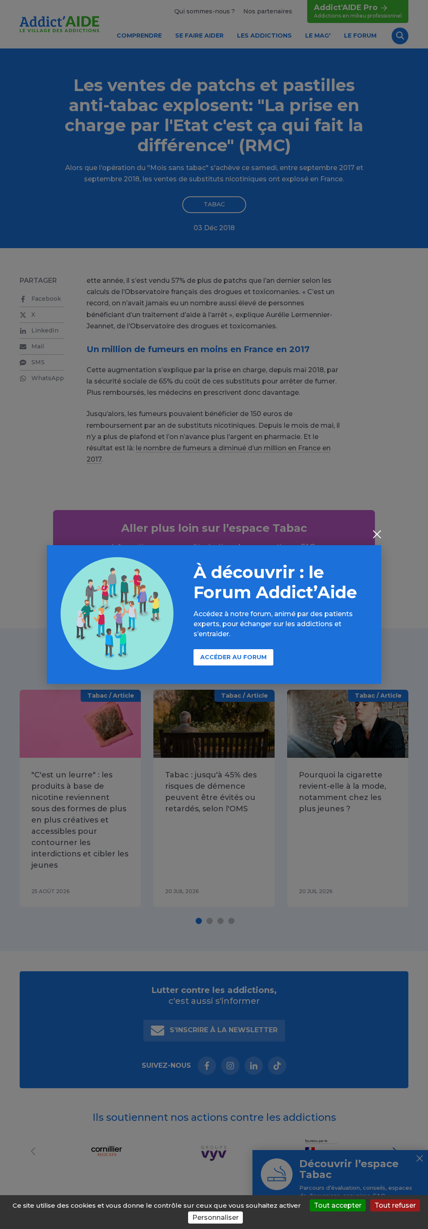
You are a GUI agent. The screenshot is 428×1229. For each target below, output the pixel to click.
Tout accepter (338, 1205)
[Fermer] (377, 535)
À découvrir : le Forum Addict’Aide (275, 582)
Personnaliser (215, 1217)
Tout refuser (395, 1205)
